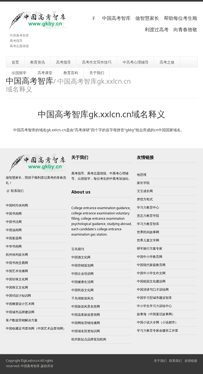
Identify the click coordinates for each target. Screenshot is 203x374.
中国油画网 (14, 230)
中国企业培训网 (82, 273)
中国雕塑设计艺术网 (20, 303)
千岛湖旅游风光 (82, 298)
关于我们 (160, 360)
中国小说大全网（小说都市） (157, 322)
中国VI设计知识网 (18, 295)
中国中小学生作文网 (151, 273)
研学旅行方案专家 (149, 248)
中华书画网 (14, 246)
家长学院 (143, 183)
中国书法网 (14, 221)
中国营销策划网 (82, 265)
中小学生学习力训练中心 (154, 306)
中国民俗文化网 (82, 290)
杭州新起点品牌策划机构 (88, 339)
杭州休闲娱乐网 (17, 254)
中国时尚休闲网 (17, 205)
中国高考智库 (30, 366)
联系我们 (17, 190)
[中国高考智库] (36, 20)
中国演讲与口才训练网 (153, 289)
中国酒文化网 (80, 257)
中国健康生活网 (82, 282)
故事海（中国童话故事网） (156, 314)
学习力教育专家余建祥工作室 (157, 330)
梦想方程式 (145, 199)
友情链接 (145, 157)
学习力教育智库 (148, 224)
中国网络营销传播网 (85, 323)
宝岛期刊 (77, 249)
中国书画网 (14, 213)
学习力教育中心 (148, 207)
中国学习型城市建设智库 (154, 297)
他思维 (141, 174)
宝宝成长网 (145, 191)
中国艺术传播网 (17, 271)
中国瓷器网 (14, 238)
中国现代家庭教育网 (151, 265)
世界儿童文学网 (148, 240)
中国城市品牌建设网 (20, 312)
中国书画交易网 (17, 262)
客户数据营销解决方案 (22, 320)
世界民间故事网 (148, 232)
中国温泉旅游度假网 (85, 314)
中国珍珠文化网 (17, 279)
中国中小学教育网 (149, 256)
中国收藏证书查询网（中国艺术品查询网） (36, 328)
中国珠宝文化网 (17, 287)
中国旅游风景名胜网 (85, 306)
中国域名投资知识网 (85, 331)
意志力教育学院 (148, 215)
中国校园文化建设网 (151, 281)
